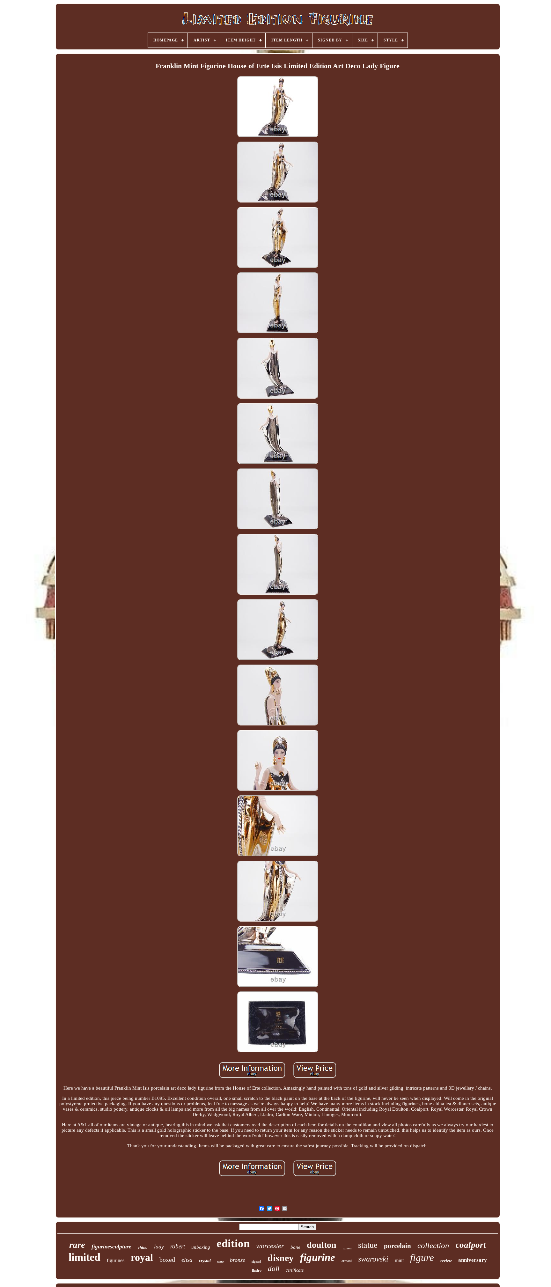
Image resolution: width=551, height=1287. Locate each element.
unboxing (200, 1247)
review (446, 1260)
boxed (167, 1259)
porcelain (397, 1246)
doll (273, 1269)
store (220, 1261)
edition (233, 1243)
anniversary (472, 1260)
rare (77, 1244)
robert (177, 1246)
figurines (115, 1260)
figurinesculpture (111, 1247)
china (143, 1247)
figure (422, 1257)
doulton (321, 1245)
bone (295, 1247)
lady (159, 1246)
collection (433, 1245)
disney (281, 1258)
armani (347, 1261)
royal (142, 1257)
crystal (205, 1260)
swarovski (373, 1259)
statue (368, 1245)
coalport (471, 1245)
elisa (187, 1259)
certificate (295, 1270)
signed (256, 1261)
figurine (317, 1257)
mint (399, 1260)
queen (347, 1248)
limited (84, 1257)
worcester (270, 1246)
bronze (237, 1260)
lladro (256, 1270)
